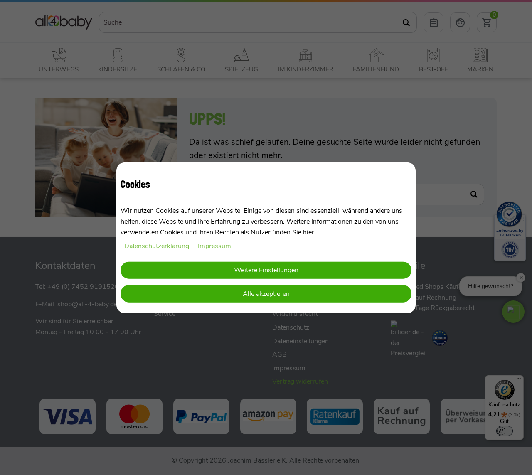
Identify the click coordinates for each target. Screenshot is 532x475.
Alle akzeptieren (266, 293)
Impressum (214, 245)
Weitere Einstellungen (266, 269)
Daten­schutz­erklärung (157, 245)
